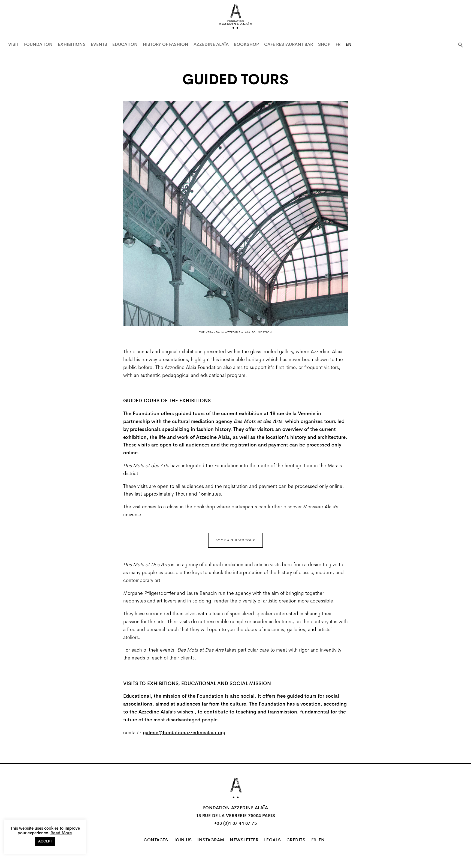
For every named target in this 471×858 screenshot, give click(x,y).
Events (99, 45)
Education (125, 45)
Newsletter (244, 840)
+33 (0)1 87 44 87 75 (235, 823)
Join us (183, 840)
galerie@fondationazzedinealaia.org (184, 733)
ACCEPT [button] (45, 841)
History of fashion (165, 45)
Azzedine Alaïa (211, 45)
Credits (295, 840)
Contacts (156, 840)
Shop (324, 45)
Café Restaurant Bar (288, 45)
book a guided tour (235, 540)
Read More (61, 833)
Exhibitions (72, 45)
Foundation (38, 45)
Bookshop (246, 45)
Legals (272, 840)
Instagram (210, 840)
